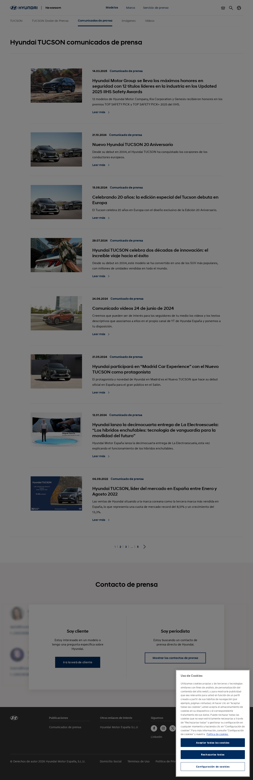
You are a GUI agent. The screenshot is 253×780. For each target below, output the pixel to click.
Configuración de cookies (213, 766)
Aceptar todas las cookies (212, 742)
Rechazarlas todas (213, 754)
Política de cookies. (217, 734)
